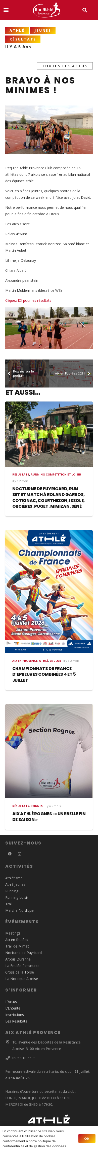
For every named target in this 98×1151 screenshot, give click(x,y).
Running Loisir (16, 897)
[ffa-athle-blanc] (49, 1120)
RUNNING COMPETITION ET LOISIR (56, 474)
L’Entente (12, 1008)
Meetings (12, 933)
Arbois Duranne (18, 959)
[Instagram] (19, 854)
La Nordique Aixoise (21, 978)
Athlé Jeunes (15, 884)
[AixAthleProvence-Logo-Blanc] (47, 10)
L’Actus (11, 1001)
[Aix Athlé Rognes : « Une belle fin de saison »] (49, 751)
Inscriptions (14, 1014)
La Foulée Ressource (22, 965)
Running (11, 890)
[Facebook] (9, 854)
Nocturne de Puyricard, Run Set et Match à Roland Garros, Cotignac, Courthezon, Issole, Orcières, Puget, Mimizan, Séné (48, 498)
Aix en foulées (16, 939)
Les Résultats (16, 1021)
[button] (6, 10)
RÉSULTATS (20, 474)
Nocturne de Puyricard (23, 952)
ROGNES (37, 806)
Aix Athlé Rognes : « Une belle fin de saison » (49, 817)
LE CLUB (55, 660)
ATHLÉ (43, 660)
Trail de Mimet (17, 946)
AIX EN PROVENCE (24, 660)
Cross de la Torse (19, 972)
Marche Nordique (19, 910)
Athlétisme (14, 878)
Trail (8, 904)
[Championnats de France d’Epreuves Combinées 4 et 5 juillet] (49, 591)
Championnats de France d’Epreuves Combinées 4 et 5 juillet (44, 674)
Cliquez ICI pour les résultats (28, 300)
